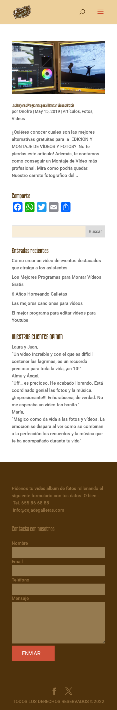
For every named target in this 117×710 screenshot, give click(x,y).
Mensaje (20, 598)
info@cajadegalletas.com (38, 510)
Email (17, 561)
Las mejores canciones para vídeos (47, 303)
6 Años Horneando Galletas (39, 294)
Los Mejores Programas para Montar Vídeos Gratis (43, 105)
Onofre (25, 111)
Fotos (87, 111)
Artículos (71, 111)
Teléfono (20, 580)
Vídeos (18, 118)
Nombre (20, 543)
